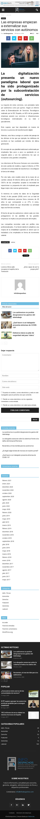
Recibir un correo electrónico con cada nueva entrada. (19, 405)
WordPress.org (7, 632)
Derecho (5, 599)
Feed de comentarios (9, 629)
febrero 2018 (6, 557)
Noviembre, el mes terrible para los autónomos (18, 446)
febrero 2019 (6, 528)
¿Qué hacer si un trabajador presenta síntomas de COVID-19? (25, 325)
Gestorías (5, 606)
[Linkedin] (23, 805)
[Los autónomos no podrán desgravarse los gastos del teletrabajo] (6, 315)
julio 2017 (5, 573)
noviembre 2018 (8, 535)
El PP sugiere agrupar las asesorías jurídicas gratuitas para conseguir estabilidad (13, 703)
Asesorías (5, 596)
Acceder (5, 622)
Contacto (12, 813)
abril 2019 (5, 522)
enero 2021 (6, 484)
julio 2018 (5, 544)
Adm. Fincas (6, 593)
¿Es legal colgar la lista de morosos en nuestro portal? (20, 451)
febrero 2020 (6, 512)
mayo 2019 (6, 519)
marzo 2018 (6, 554)
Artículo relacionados (9, 304)
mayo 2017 (6, 580)
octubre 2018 (7, 538)
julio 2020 (5, 503)
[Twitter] (29, 805)
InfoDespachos (8, 33)
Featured (5, 603)
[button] (37, 10)
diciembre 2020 (7, 487)
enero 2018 (6, 560)
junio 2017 (6, 576)
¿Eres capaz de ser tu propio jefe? (31, 268)
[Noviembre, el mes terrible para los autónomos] (6, 675)
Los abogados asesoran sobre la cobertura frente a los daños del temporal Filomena (20, 440)
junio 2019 (6, 516)
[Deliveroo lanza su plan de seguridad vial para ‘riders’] (6, 335)
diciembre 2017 (7, 564)
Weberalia (31, 816)
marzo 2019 (6, 525)
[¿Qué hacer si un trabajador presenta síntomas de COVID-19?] (6, 325)
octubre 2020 (7, 493)
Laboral (3, 18)
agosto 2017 (6, 570)
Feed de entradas (8, 626)
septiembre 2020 (8, 496)
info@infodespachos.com (25, 792)
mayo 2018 (6, 551)
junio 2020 (6, 506)
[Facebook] (11, 805)
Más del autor (7, 307)
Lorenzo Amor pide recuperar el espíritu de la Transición (10, 269)
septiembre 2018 (8, 541)
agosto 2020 (6, 500)
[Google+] (17, 805)
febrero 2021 (6, 480)
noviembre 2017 (8, 567)
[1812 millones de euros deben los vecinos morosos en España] (33, 715)
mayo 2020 (6, 509)
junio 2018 (6, 548)
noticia (13, 242)
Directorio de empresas (24, 813)
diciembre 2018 (7, 532)
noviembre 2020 (8, 490)
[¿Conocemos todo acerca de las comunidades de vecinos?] (33, 693)
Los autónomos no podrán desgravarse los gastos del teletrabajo (24, 314)
